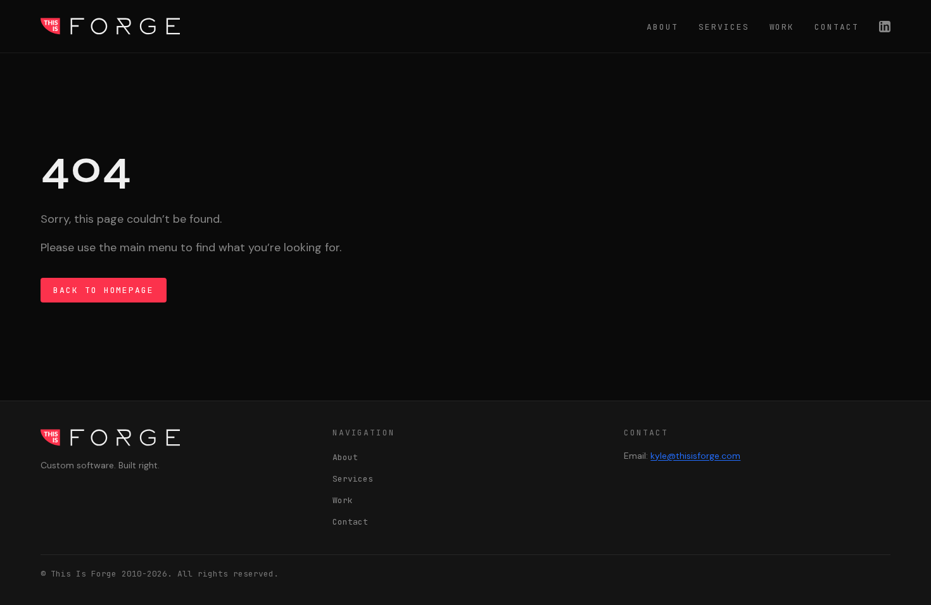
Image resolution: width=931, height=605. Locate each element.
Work (782, 27)
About (662, 27)
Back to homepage (103, 290)
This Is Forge (110, 26)
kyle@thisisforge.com (695, 455)
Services (724, 27)
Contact (836, 27)
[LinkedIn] (884, 26)
